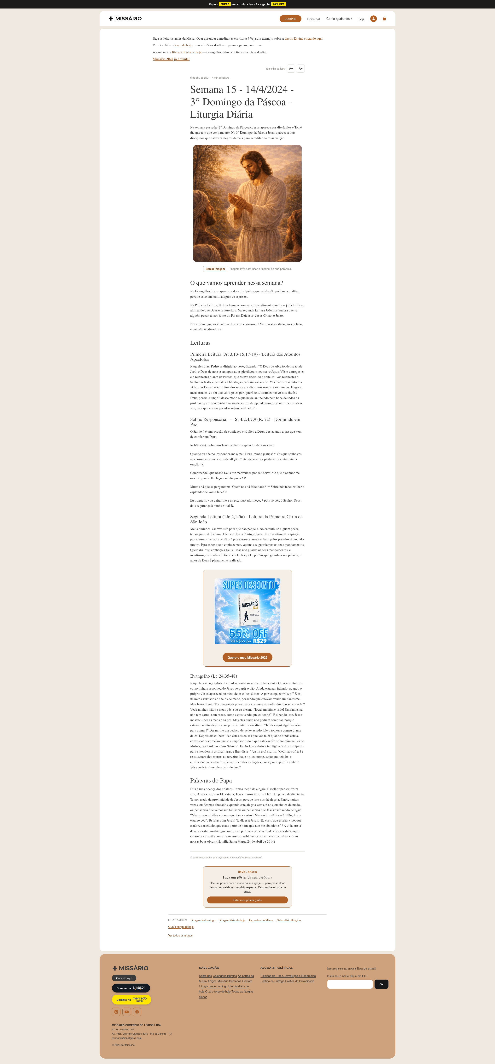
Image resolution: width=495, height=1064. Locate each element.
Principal (313, 18)
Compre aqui (124, 978)
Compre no (124, 1000)
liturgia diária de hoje (187, 52)
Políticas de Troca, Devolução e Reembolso (288, 976)
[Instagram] (116, 1012)
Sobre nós (205, 976)
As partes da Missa (261, 920)
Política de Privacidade (299, 981)
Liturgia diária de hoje (232, 920)
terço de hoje (183, 45)
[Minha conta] (373, 18)
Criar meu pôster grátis (247, 900)
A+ (301, 68)
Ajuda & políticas (276, 968)
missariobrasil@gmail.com (127, 1038)
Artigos (212, 981)
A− (291, 68)
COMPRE (290, 18)
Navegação (209, 968)
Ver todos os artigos (180, 935)
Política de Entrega (272, 981)
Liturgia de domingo (203, 920)
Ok (381, 984)
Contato (247, 981)
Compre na (124, 988)
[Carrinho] (384, 18)
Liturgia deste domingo (213, 986)
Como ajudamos (339, 18)
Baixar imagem (215, 269)
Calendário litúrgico (289, 920)
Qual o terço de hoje (181, 927)
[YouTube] (126, 1012)
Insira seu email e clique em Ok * (347, 976)
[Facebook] (137, 1012)
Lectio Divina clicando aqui (304, 38)
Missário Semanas (229, 981)
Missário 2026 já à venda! (171, 58)
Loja (361, 18)
